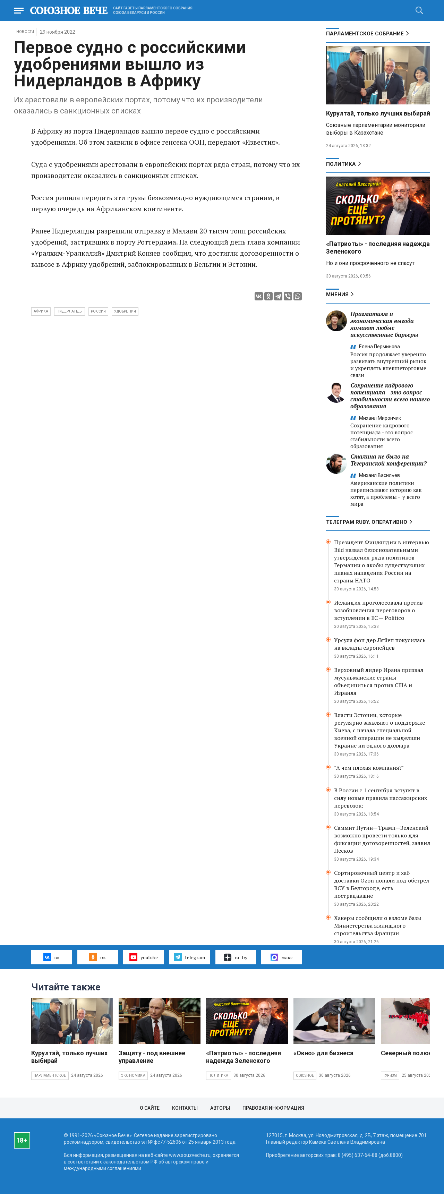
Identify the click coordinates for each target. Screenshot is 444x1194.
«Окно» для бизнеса (323, 1053)
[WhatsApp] (297, 296)
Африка (41, 311)
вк (57, 957)
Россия (98, 311)
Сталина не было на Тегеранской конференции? (388, 459)
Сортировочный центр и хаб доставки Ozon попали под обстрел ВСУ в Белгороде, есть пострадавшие (381, 884)
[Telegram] (278, 296)
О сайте (150, 1108)
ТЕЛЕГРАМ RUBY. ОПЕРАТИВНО (366, 522)
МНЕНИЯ (337, 294)
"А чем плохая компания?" (369, 767)
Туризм (390, 1075)
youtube (149, 957)
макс (287, 957)
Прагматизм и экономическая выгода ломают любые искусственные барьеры (384, 324)
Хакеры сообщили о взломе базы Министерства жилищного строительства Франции (377, 925)
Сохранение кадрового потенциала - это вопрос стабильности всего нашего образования (390, 395)
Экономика (133, 1075)
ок (103, 957)
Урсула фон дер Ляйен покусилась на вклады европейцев (380, 643)
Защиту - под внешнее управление (152, 1056)
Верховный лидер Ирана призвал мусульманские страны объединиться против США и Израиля (378, 681)
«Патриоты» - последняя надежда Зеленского (243, 1056)
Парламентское (50, 1075)
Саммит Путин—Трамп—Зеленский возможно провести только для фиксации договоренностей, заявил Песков (382, 839)
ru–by (240, 957)
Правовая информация (273, 1108)
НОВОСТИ (25, 32)
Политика (341, 164)
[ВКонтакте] (259, 296)
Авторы (220, 1108)
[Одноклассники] (268, 296)
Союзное (305, 1075)
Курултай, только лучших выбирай (378, 113)
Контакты (185, 1108)
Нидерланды (70, 311)
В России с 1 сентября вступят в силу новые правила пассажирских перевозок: (380, 797)
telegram (195, 957)
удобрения (125, 311)
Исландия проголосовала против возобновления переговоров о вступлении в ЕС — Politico (378, 610)
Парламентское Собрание (365, 34)
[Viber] (288, 296)
